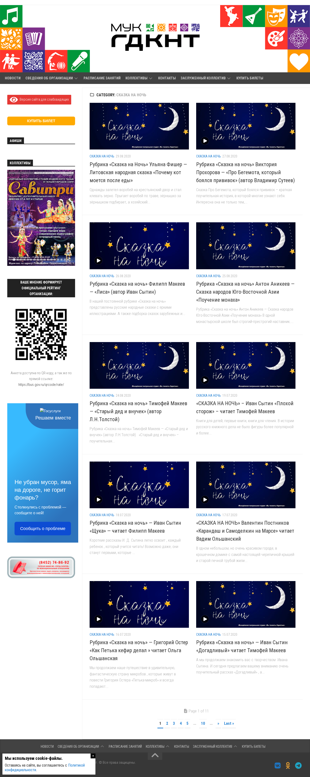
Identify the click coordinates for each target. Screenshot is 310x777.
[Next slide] (68, 218)
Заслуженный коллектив (203, 78)
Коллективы (136, 78)
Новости (13, 78)
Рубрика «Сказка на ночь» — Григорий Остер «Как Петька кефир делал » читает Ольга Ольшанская (139, 650)
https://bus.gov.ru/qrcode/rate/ (41, 384)
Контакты (167, 78)
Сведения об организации (49, 78)
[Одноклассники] (288, 765)
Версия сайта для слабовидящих (43, 99)
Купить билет (41, 121)
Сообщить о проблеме (42, 528)
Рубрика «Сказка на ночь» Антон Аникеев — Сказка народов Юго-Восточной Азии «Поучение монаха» (245, 292)
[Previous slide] (13, 218)
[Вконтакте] (277, 765)
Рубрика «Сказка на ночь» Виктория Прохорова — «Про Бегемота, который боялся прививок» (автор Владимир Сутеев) (245, 172)
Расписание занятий (102, 78)
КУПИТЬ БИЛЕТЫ (249, 78)
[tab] (14, 259)
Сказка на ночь (102, 156)
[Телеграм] (298, 765)
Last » (229, 723)
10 (203, 723)
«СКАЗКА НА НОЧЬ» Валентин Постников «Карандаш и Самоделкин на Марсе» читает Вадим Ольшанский (245, 531)
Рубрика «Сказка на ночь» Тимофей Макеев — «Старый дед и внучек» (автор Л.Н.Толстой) (138, 411)
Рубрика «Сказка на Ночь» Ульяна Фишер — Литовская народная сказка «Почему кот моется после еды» (138, 172)
